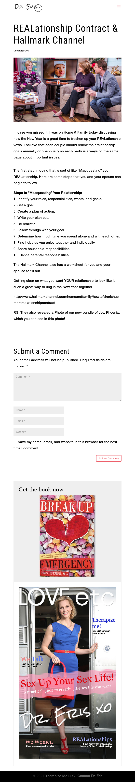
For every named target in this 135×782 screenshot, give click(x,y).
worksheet (75, 264)
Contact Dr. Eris (90, 776)
